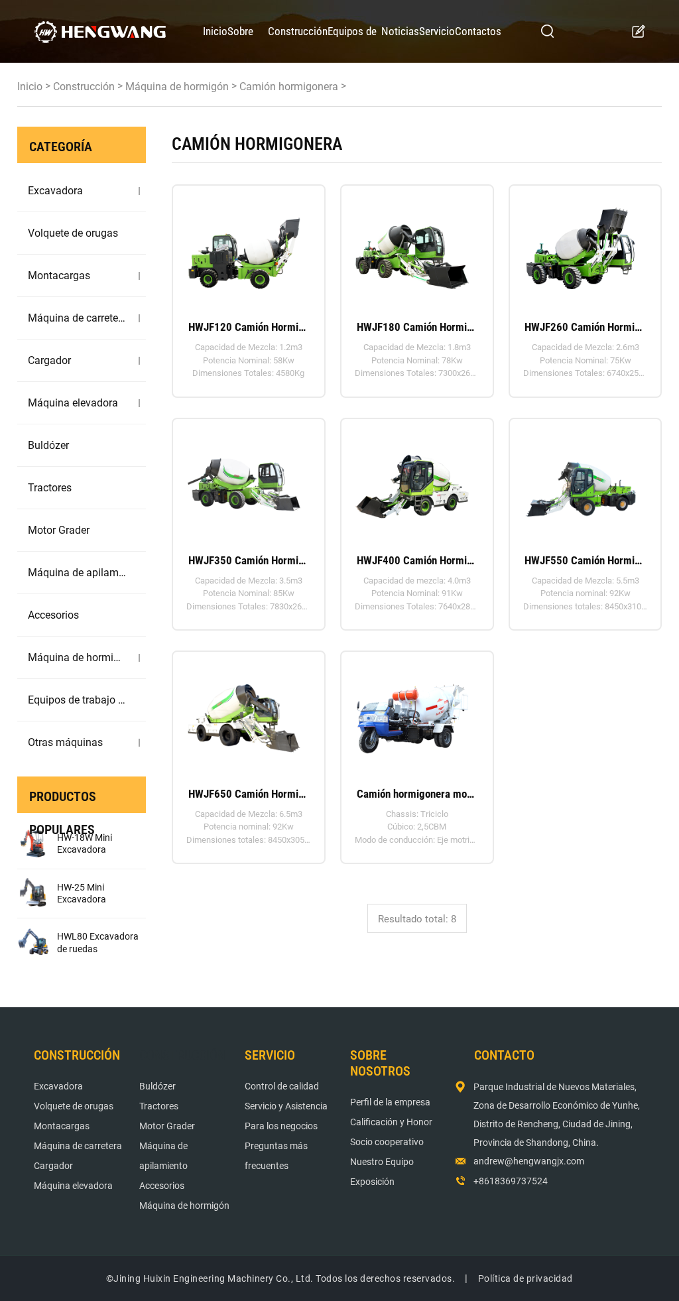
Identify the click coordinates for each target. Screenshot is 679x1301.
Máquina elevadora (73, 403)
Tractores (50, 487)
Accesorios (53, 615)
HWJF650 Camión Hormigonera (248, 793)
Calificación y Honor (391, 1122)
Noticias (400, 31)
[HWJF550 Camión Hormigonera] (581, 480)
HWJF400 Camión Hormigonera (417, 560)
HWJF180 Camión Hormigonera (417, 327)
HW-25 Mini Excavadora (81, 893)
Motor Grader (59, 530)
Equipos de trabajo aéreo (77, 700)
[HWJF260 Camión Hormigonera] (581, 247)
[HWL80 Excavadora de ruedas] (33, 943)
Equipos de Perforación (353, 44)
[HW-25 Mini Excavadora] (33, 894)
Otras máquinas (65, 742)
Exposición (372, 1181)
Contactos (478, 31)
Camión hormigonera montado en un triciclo (417, 793)
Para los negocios (281, 1126)
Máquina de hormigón (177, 86)
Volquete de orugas (73, 233)
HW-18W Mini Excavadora (84, 843)
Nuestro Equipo (382, 1161)
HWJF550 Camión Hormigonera (585, 560)
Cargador (49, 360)
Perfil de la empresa (390, 1102)
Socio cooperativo (387, 1142)
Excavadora (55, 190)
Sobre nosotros (247, 44)
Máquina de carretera (77, 318)
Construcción (298, 31)
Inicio (215, 31)
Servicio (437, 31)
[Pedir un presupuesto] (638, 32)
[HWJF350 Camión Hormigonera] (244, 480)
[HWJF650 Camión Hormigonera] (244, 713)
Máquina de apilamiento (77, 572)
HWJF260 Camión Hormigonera (585, 327)
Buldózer (48, 445)
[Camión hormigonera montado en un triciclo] (412, 713)
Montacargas (59, 275)
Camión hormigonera (288, 86)
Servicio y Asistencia (286, 1106)
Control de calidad (282, 1086)
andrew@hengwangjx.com (528, 1161)
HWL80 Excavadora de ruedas (98, 942)
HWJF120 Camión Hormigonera (248, 327)
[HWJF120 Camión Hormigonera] (244, 247)
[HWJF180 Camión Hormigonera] (412, 247)
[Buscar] (547, 31)
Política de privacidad (525, 1278)
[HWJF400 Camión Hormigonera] (412, 480)
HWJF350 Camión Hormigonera (248, 560)
